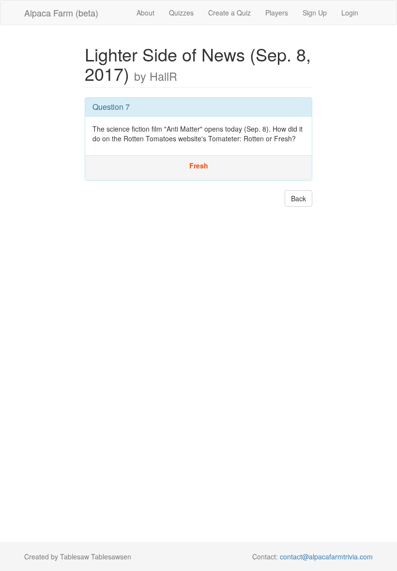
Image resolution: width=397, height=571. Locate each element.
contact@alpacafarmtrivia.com (326, 556)
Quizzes (181, 12)
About (145, 12)
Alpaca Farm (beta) (61, 12)
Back (298, 198)
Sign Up (315, 12)
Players (276, 12)
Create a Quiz (229, 12)
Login (349, 12)
